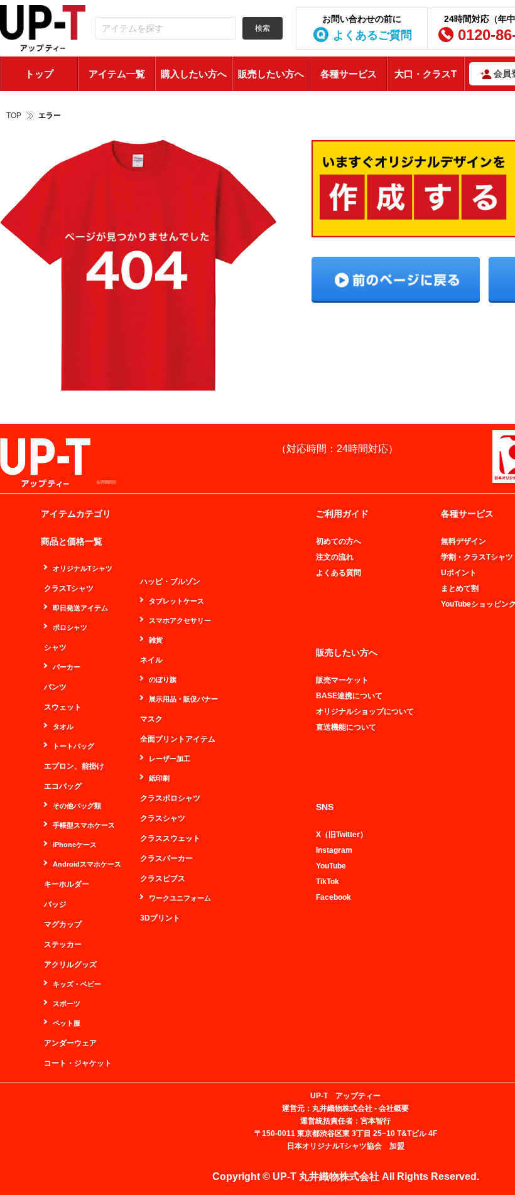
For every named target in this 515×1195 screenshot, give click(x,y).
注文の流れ (335, 557)
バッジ (55, 904)
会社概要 (394, 1108)
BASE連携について (349, 695)
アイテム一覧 (117, 73)
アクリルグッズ (70, 964)
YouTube (331, 866)
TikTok (327, 881)
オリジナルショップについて (365, 711)
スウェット (63, 707)
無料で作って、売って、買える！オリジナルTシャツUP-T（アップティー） (42, 28)
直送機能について (346, 727)
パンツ (55, 687)
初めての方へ (338, 541)
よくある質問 (338, 572)
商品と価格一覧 (71, 541)
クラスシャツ (162, 818)
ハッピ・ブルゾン (170, 581)
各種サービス (348, 73)
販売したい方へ (271, 73)
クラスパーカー (166, 858)
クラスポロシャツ (170, 798)
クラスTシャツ (69, 588)
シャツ (55, 647)
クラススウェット (170, 838)
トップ (39, 73)
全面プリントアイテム (177, 739)
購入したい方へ (194, 73)
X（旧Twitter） (341, 834)
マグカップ (63, 924)
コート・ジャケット (78, 1063)
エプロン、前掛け (74, 766)
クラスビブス (162, 878)
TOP (13, 115)
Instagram (334, 850)
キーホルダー (66, 884)
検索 (262, 28)
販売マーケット (342, 680)
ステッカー (63, 944)
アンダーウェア (70, 1043)
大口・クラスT (425, 73)
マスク (151, 719)
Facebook (333, 897)
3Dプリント (160, 918)
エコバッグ (63, 786)
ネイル (151, 660)
